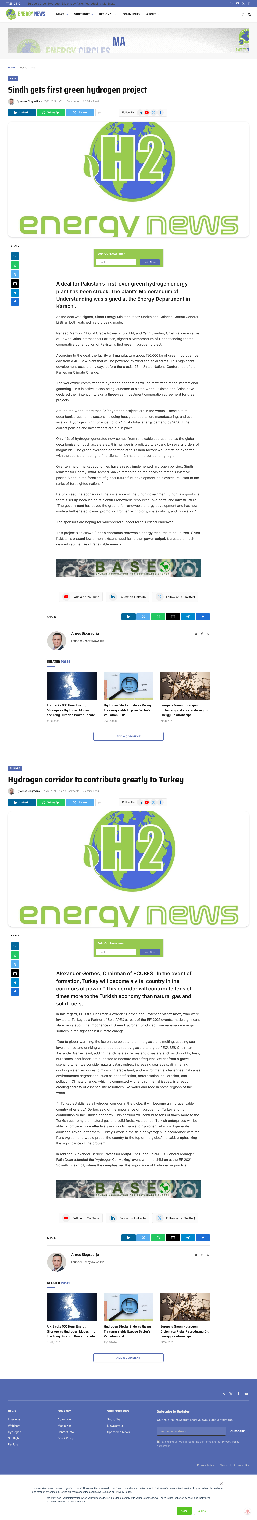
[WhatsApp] (15, 265)
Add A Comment (128, 736)
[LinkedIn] (15, 256)
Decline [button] (201, 1510)
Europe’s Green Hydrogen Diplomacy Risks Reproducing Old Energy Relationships (73, 3)
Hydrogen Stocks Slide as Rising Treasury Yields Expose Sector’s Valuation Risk (127, 710)
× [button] (221, 1482)
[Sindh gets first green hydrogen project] (128, 179)
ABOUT (151, 14)
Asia (33, 67)
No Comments (71, 101)
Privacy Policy (230, 1441)
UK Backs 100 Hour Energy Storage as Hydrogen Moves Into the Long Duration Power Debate (71, 710)
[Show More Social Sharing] (99, 112)
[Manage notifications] (247, 1511)
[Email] (15, 283)
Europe (15, 768)
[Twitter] (15, 274)
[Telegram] (15, 293)
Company (64, 1411)
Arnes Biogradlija (30, 101)
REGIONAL (106, 14)
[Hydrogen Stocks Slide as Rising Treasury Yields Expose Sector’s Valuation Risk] (128, 686)
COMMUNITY (131, 14)
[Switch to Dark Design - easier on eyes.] (243, 14)
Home (23, 67)
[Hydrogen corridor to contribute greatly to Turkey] (128, 869)
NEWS (60, 14)
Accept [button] (184, 1510)
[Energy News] (26, 14)
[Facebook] (15, 302)
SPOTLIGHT (82, 14)
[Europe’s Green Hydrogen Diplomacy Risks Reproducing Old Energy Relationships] (185, 686)
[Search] (249, 14)
